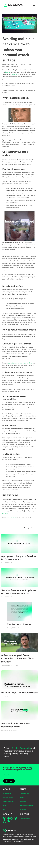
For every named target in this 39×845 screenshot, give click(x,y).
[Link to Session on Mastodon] (8, 818)
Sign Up (9, 781)
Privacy (5, 66)
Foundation (23, 809)
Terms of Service (8, 801)
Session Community (21, 748)
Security (14, 66)
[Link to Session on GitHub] (4, 821)
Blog (4, 805)
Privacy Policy (8, 797)
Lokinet (22, 797)
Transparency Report (27, 805)
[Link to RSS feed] (8, 821)
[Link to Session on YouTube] (15, 818)
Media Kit (23, 801)
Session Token (24, 793)
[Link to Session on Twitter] (4, 818)
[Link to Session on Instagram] (12, 818)
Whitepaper (7, 793)
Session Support (25, 818)
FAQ (4, 809)
